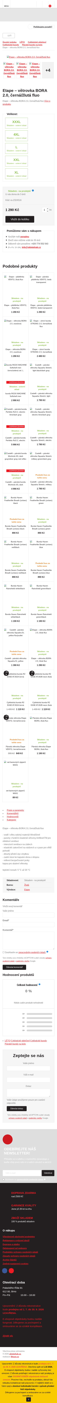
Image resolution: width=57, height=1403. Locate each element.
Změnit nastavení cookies (15, 1264)
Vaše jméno (28, 1063)
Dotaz (28, 1086)
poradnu (24, 237)
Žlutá (26, 885)
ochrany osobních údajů (18, 1118)
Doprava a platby (11, 1244)
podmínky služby (22, 961)
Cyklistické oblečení (37, 42)
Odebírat (48, 1173)
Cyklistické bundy (11, 45)
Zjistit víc (8, 1336)
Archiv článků (10, 1260)
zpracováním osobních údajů (31, 952)
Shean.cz (15, 1357)
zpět (9, 35)
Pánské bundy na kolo (32, 45)
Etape (27, 890)
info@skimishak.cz (31, 247)
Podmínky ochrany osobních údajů (20, 1252)
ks (50, 210)
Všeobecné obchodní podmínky (19, 1237)
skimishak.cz (15, 1354)
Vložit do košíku (20, 219)
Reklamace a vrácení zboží (16, 1240)
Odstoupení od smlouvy (15, 1248)
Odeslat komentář (14, 967)
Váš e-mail (28, 1075)
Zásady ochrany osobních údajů (19, 1256)
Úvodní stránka (9, 42)
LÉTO (22, 42)
